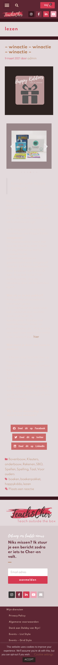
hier (36, 336)
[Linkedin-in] (46, 14)
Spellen (10, 469)
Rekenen (29, 464)
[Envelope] (41, 594)
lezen (27, 484)
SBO (39, 464)
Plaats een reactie (21, 489)
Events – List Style (20, 634)
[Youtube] (53, 14)
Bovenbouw (17, 459)
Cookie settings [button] (43, 654)
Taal (33, 469)
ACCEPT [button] (29, 660)
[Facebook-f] (39, 14)
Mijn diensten (14, 609)
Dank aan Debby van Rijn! (24, 628)
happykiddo (13, 484)
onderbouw (13, 464)
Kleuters (32, 459)
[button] (6, 5)
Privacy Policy (17, 616)
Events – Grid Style (20, 640)
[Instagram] (31, 14)
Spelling (23, 469)
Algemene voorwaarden (24, 622)
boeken (14, 479)
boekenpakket (30, 479)
